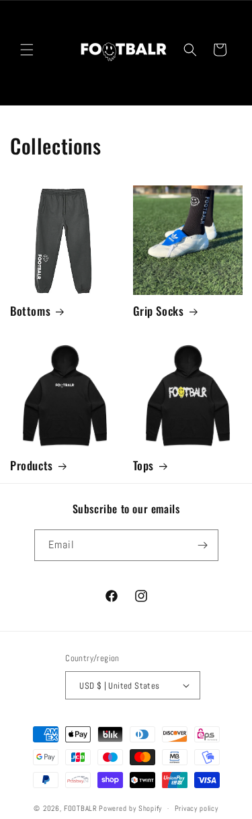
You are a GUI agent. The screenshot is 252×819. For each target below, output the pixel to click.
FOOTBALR (80, 808)
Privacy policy (196, 808)
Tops (143, 465)
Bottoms (30, 311)
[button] (27, 49)
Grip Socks (158, 311)
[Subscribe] (203, 545)
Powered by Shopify (130, 808)
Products (31, 465)
